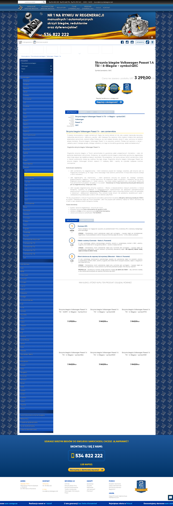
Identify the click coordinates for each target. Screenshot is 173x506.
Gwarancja (90, 484)
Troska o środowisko (70, 489)
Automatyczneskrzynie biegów (47, 8)
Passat (56, 56)
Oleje (98, 8)
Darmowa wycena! (42, 42)
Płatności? (90, 491)
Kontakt (106, 8)
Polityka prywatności (115, 487)
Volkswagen (50, 56)
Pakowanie (90, 487)
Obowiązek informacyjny (72, 491)
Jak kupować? (91, 489)
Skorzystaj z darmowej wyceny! (84, 469)
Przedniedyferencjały (88, 8)
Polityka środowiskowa (71, 487)
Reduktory (61, 8)
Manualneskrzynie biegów (31, 8)
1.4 (60, 56)
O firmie (67, 484)
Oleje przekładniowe (115, 485)
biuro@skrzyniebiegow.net (50, 491)
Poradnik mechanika (115, 484)
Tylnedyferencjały (74, 8)
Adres (22, 481)
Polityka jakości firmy (71, 485)
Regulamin (112, 489)
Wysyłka (89, 485)
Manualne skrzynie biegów (38, 56)
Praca (66, 493)
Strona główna (25, 56)
